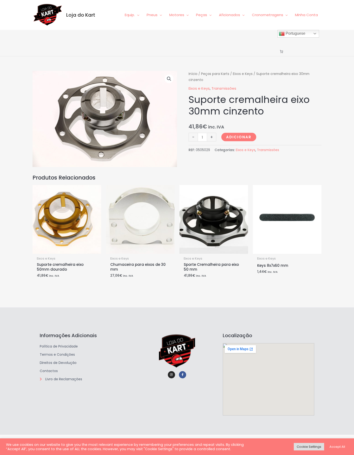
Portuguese (295, 33)
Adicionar (238, 137)
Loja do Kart (80, 15)
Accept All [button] (337, 446)
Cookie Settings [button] (309, 446)
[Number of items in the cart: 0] (281, 52)
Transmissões (223, 88)
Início (193, 74)
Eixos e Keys (243, 74)
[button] (169, 78)
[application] (137, 15)
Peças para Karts (215, 74)
